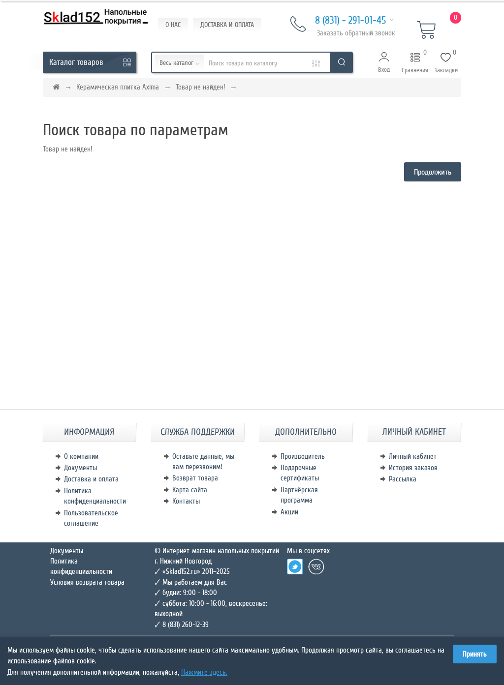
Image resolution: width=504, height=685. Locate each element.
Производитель (303, 456)
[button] (384, 62)
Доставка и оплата (91, 479)
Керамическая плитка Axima (117, 87)
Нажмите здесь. (204, 672)
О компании (81, 456)
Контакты (186, 501)
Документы (80, 467)
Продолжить (432, 172)
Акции (289, 511)
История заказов (413, 467)
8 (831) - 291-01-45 (350, 20)
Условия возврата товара (87, 582)
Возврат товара (195, 478)
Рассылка (402, 479)
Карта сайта (189, 489)
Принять (475, 654)
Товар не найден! (200, 87)
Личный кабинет (413, 456)
